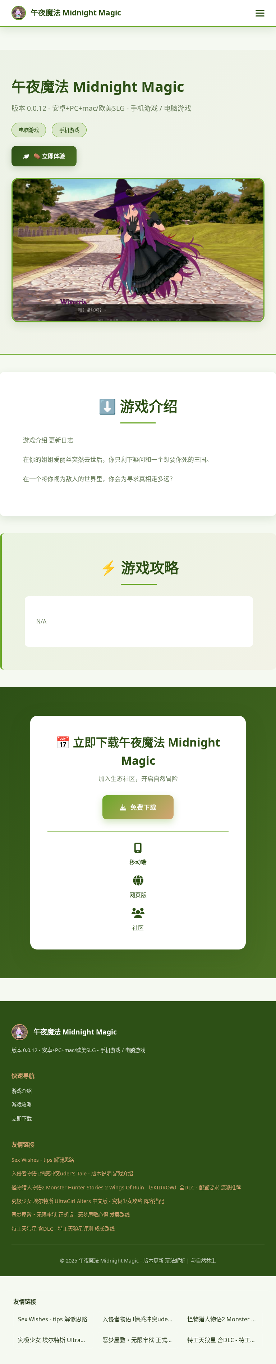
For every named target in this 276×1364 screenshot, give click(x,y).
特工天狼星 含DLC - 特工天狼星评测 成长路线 (63, 1228)
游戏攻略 (22, 1104)
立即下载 (22, 1118)
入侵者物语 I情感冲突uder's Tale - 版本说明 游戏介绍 (72, 1173)
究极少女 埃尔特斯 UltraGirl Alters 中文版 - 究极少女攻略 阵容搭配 (88, 1201)
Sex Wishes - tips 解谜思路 (43, 1159)
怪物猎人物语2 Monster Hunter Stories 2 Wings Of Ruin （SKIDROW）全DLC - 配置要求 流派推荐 (126, 1187)
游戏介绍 (22, 1091)
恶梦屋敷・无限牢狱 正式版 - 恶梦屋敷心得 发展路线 (71, 1214)
